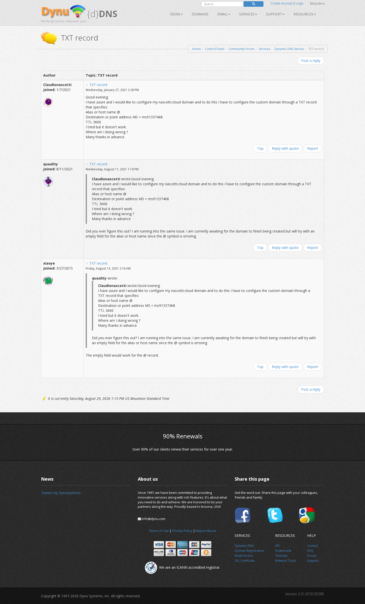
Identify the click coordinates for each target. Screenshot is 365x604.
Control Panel (214, 49)
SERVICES (247, 14)
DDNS (175, 14)
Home (196, 49)
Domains (200, 14)
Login (299, 3)
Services (264, 49)
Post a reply (310, 60)
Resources (303, 14)
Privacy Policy (182, 530)
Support (274, 14)
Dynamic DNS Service (289, 49)
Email (222, 14)
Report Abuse (206, 530)
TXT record (98, 84)
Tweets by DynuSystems (61, 492)
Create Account (281, 3)
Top (260, 148)
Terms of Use (159, 530)
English (316, 3)
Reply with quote (285, 148)
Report (312, 148)
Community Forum (241, 49)
